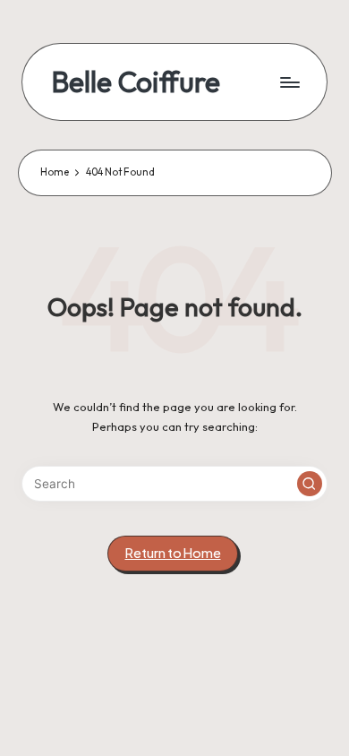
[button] (309, 483)
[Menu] (289, 82)
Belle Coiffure (135, 82)
